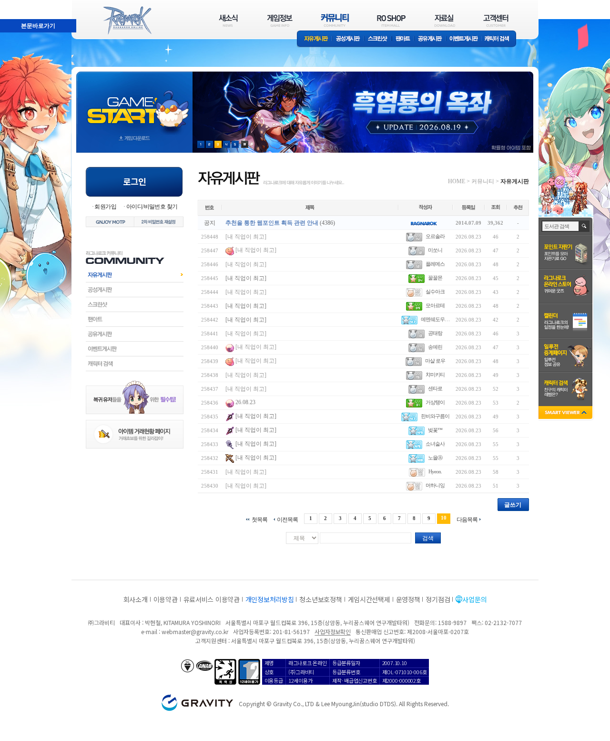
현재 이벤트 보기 (244, 144)
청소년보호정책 (320, 599)
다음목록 (467, 519)
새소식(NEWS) (228, 20)
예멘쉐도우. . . (435, 319)
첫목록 (259, 519)
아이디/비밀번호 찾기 (151, 206)
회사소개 (135, 599)
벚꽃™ (435, 430)
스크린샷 (378, 39)
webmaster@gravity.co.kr (195, 631)
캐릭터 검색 (500, 39)
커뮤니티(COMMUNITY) (335, 20)
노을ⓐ (435, 457)
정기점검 (438, 599)
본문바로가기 (17, 4)
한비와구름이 (435, 416)
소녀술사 (435, 444)
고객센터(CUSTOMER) (496, 20)
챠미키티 (435, 374)
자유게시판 (314, 39)
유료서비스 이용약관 (211, 599)
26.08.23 (245, 402)
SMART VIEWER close (566, 413)
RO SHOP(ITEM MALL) (391, 20)
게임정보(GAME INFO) (280, 20)
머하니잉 (435, 485)
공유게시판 (430, 39)
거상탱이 (435, 402)
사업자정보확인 (332, 631)
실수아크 (435, 291)
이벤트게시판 (464, 39)
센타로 (435, 388)
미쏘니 (435, 250)
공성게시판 (348, 39)
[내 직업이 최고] (245, 236)
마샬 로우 (435, 361)
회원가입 (105, 206)
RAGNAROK (127, 20)
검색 (428, 538)
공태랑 (435, 333)
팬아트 (403, 39)
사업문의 (474, 599)
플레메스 (435, 264)
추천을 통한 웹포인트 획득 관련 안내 (271, 222)
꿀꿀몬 (435, 278)
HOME (456, 181)
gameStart (134, 103)
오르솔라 (435, 236)
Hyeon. (435, 471)
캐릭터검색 (134, 363)
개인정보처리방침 (269, 599)
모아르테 (435, 305)
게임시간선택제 (369, 599)
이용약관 (165, 599)
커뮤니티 (482, 181)
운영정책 (408, 599)
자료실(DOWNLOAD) (444, 20)
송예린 (435, 347)
